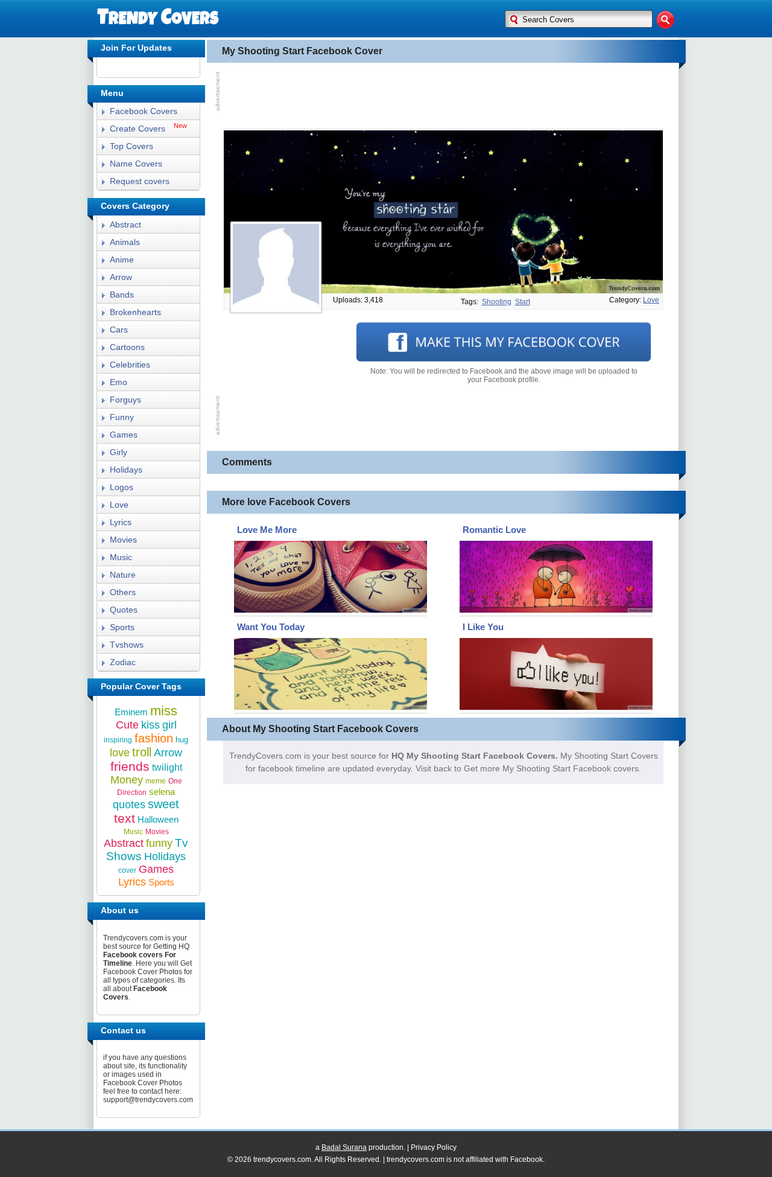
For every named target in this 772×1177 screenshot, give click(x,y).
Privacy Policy (434, 1147)
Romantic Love (494, 530)
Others (123, 592)
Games (124, 434)
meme (155, 781)
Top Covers (131, 146)
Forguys (125, 399)
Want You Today (271, 627)
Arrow (121, 277)
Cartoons (127, 347)
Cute (127, 725)
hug (182, 739)
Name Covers (136, 163)
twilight (167, 767)
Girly (118, 452)
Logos (121, 487)
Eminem (131, 712)
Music (121, 557)
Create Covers (137, 128)
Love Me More (267, 530)
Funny (122, 417)
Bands (122, 294)
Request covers (139, 181)
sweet (163, 804)
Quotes (124, 609)
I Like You (483, 627)
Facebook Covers (143, 111)
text (124, 818)
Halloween (158, 819)
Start (522, 302)
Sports (122, 627)
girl (169, 725)
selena (162, 791)
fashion (153, 738)
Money (126, 780)
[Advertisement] (443, 96)
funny (159, 843)
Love (119, 504)
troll (141, 752)
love (651, 300)
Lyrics (120, 522)
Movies (123, 539)
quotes (129, 805)
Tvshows (127, 644)
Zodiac (123, 662)
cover (127, 870)
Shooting (496, 302)
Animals (125, 242)
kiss (150, 725)
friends (130, 766)
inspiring (118, 740)
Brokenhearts (135, 312)
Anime (122, 259)
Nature (123, 574)
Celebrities (130, 364)
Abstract (125, 224)
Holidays (126, 469)
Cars (119, 329)
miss (163, 710)
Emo (118, 382)
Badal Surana (344, 1147)
